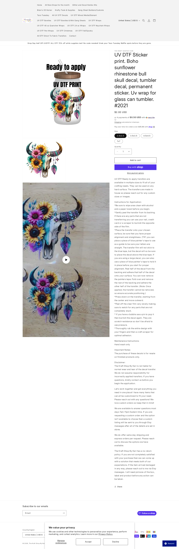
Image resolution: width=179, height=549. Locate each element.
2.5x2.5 (120, 136)
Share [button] (119, 487)
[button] (143, 20)
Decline (115, 541)
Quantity (117, 147)
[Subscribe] (63, 513)
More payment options (135, 173)
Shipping (117, 122)
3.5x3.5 (133, 136)
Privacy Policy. (106, 534)
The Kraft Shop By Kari (37, 543)
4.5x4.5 (146, 136)
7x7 (118, 141)
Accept (88, 541)
